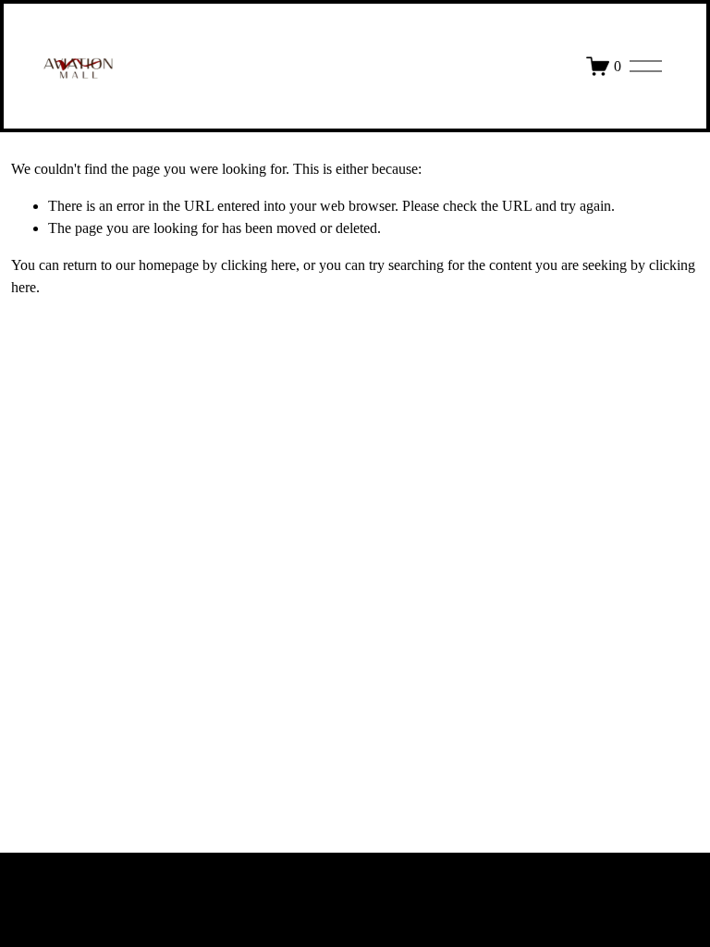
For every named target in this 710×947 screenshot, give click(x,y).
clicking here (258, 265)
